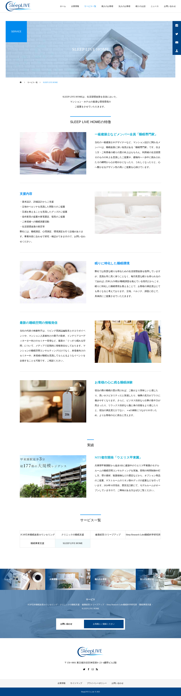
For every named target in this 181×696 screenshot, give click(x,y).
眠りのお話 (141, 6)
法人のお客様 (124, 6)
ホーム (63, 6)
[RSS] (96, 669)
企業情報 (75, 6)
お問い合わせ (170, 6)
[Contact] (92, 669)
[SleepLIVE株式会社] (18, 6)
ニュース (155, 6)
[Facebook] (88, 669)
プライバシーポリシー (97, 683)
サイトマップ (76, 683)
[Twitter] (84, 669)
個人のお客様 (107, 6)
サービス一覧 (90, 6)
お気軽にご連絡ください (104, 624)
